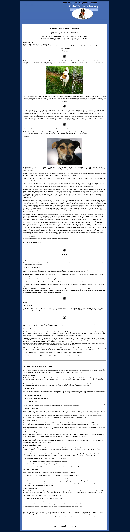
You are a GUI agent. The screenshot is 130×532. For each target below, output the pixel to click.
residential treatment (50, 112)
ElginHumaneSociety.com (40, 5)
